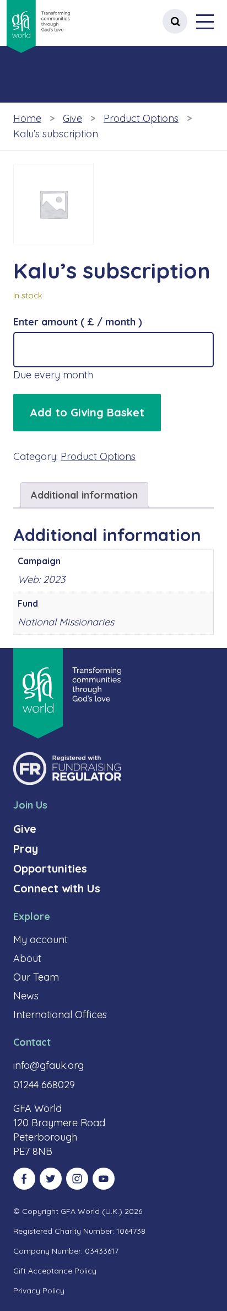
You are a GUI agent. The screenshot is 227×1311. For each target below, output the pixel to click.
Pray (25, 848)
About (27, 958)
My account (40, 939)
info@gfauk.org (48, 1065)
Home (27, 118)
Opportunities (50, 868)
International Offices (60, 1014)
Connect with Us (56, 888)
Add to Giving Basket (87, 412)
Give (72, 118)
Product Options (141, 118)
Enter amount (77, 321)
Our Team (36, 977)
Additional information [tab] (84, 495)
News (26, 995)
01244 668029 (44, 1084)
